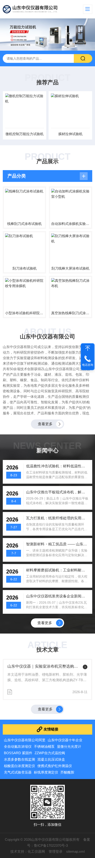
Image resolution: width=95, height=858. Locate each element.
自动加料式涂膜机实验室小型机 (70, 224)
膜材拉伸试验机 (70, 134)
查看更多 (45, 424)
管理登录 (55, 851)
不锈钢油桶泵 (44, 746)
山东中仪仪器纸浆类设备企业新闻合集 (57, 596)
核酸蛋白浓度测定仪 (19, 766)
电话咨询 (87, 364)
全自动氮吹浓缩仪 (18, 746)
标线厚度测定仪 (46, 772)
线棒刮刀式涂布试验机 (24, 224)
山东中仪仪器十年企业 (65, 740)
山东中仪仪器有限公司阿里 (24, 740)
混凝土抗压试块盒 (51, 759)
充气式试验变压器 (18, 772)
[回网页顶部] (87, 348)
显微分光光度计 (69, 746)
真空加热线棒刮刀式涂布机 (70, 313)
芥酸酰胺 (67, 772)
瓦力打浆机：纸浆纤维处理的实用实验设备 (57, 518)
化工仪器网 (36, 851)
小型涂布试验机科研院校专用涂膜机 (24, 313)
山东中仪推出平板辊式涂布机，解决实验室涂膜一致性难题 (57, 492)
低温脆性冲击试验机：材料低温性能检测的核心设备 (57, 466)
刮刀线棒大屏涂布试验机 (70, 268)
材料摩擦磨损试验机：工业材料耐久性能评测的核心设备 (57, 570)
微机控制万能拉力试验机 (25, 134)
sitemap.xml (75, 851)
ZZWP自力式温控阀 (50, 753)
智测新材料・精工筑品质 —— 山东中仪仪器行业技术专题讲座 (57, 544)
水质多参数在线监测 (19, 759)
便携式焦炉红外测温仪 (54, 766)
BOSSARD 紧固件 (18, 753)
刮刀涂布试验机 (24, 268)
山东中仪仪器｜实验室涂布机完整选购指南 (44, 666)
